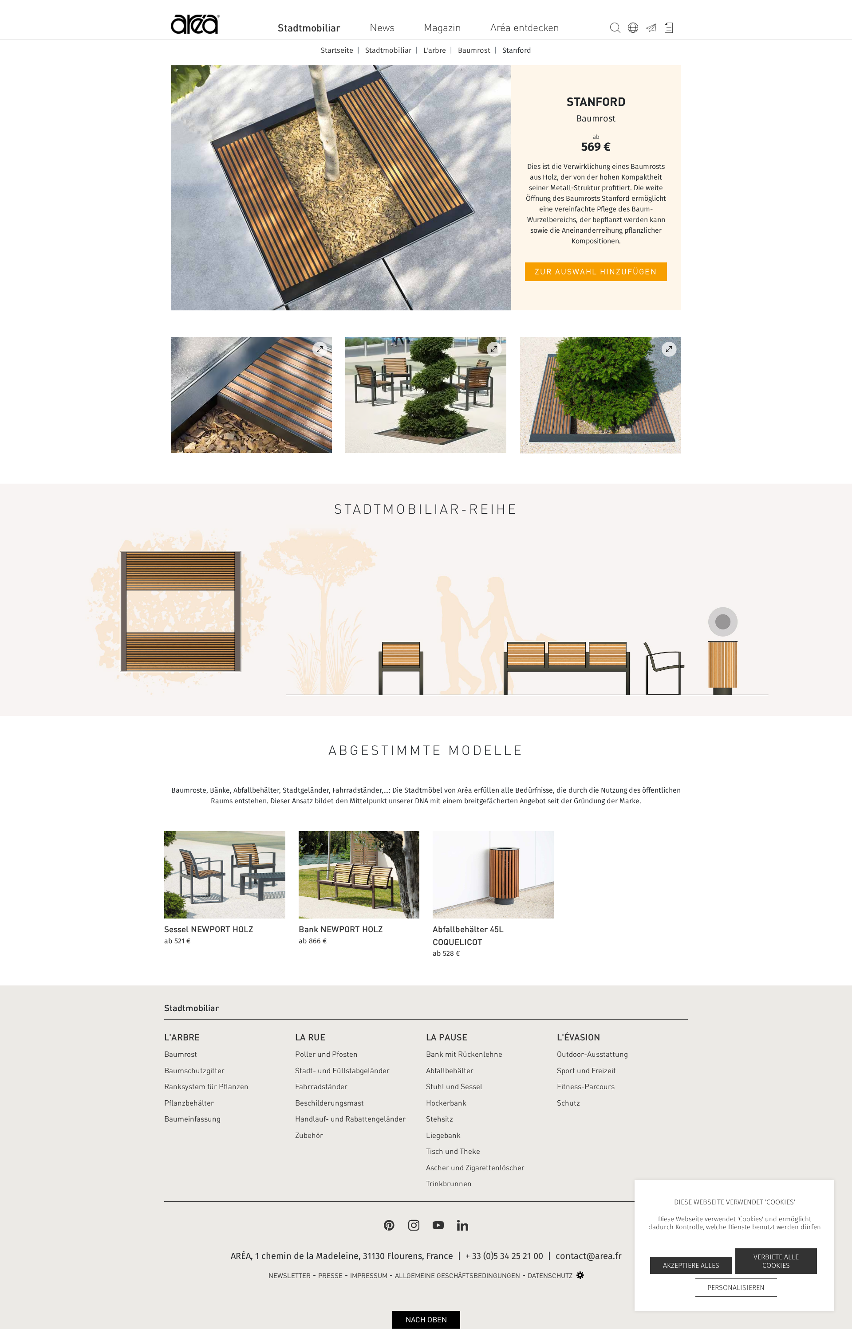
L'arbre (182, 1037)
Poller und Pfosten (326, 1054)
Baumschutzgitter (194, 1070)
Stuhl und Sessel (454, 1086)
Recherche (619, 26)
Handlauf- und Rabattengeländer (350, 1118)
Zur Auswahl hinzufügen (596, 271)
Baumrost (180, 1054)
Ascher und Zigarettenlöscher (475, 1167)
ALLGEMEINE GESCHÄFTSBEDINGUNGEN (457, 1276)
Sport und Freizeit (586, 1070)
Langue (637, 26)
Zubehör (309, 1135)
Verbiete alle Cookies (776, 1261)
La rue (310, 1037)
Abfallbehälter (449, 1070)
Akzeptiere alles (691, 1265)
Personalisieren (736, 1287)
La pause (446, 1037)
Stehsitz (439, 1118)
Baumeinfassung (192, 1118)
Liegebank (443, 1135)
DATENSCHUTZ (550, 1276)
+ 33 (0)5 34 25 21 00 (504, 1256)
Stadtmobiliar (309, 27)
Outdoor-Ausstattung (592, 1054)
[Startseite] (195, 25)
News (382, 27)
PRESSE (330, 1276)
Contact (654, 26)
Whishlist (672, 26)
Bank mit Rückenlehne (464, 1054)
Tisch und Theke (453, 1151)
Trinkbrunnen (449, 1183)
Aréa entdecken (524, 27)
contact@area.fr (589, 1256)
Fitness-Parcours (586, 1086)
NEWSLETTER (289, 1276)
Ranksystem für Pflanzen (206, 1086)
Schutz (568, 1102)
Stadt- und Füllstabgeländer (342, 1070)
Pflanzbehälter (189, 1102)
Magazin (442, 27)
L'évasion (578, 1037)
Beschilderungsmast (329, 1102)
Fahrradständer (321, 1086)
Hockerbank (446, 1102)
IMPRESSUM (368, 1276)
